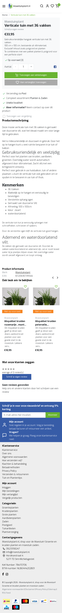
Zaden (5, 521)
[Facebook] (55, 66)
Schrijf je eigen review (14, 29)
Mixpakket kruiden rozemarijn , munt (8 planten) (14, 323)
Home (5, 15)
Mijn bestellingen (10, 490)
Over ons (6, 453)
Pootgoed (7, 525)
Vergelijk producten (12, 497)
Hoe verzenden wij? (12, 460)
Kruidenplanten (10, 511)
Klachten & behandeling (14, 463)
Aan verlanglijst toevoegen (33, 82)
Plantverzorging (10, 531)
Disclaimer (29, 589)
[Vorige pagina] (53, 277)
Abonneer (52, 415)
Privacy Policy (9, 470)
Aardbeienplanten (11, 518)
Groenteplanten (10, 507)
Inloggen (6, 487)
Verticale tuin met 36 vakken (23, 15)
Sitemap (52, 589)
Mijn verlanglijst (10, 494)
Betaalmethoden (11, 467)
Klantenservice (9, 449)
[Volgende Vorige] (57, 277)
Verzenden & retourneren (15, 474)
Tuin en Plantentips (12, 477)
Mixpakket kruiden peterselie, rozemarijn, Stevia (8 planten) (45, 323)
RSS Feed (6, 593)
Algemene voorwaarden (14, 456)
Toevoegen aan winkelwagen (33, 75)
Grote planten (9, 514)
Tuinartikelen (9, 528)
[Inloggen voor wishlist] (25, 286)
